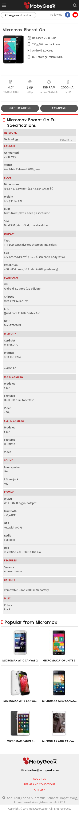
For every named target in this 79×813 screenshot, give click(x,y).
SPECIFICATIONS (20, 108)
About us (39, 778)
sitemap (39, 790)
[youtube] (75, 15)
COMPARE (59, 108)
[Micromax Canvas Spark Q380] (20, 735)
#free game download (18, 15)
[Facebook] (67, 15)
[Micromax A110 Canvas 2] (20, 654)
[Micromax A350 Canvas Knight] (58, 694)
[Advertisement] (39, 807)
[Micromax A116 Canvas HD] (20, 694)
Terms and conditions (39, 784)
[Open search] (75, 5)
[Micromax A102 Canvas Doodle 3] (58, 735)
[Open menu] (4, 5)
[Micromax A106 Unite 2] (58, 654)
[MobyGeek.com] (39, 5)
